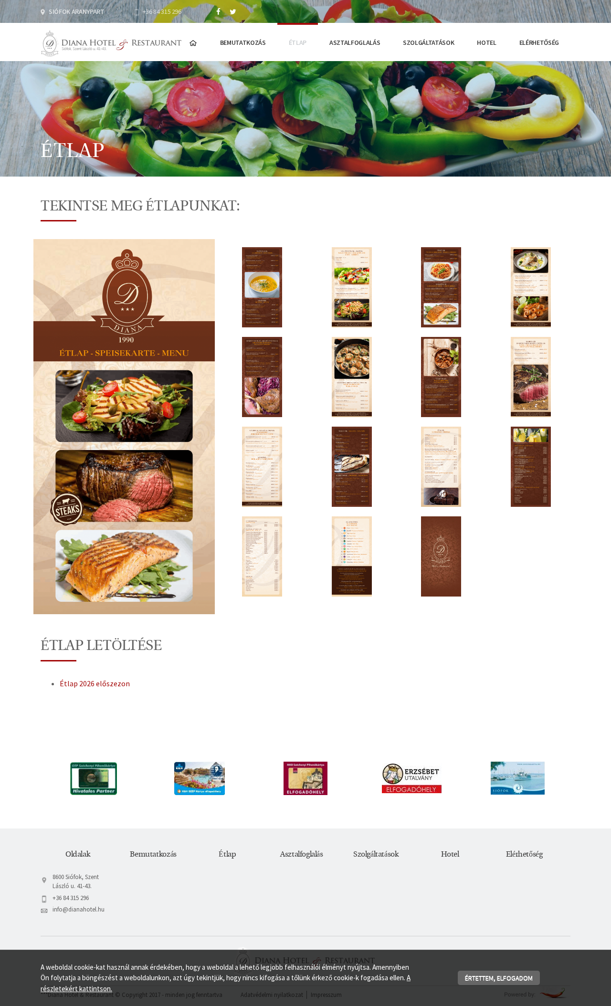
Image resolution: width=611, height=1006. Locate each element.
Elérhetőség (539, 42)
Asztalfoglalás (354, 42)
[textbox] (305, 215)
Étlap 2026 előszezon (95, 683)
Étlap (297, 42)
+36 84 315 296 (162, 11)
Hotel (486, 42)
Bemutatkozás (243, 42)
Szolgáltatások (428, 42)
